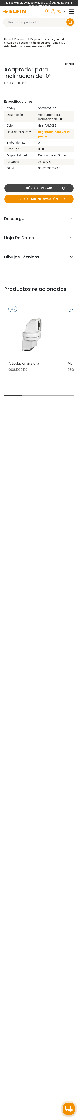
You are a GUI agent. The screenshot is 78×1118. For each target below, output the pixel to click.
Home (8, 39)
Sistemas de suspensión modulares (27, 42)
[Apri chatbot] (69, 1109)
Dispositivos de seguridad (47, 39)
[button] (62, 11)
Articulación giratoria (23, 363)
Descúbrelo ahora (39, 5)
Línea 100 (59, 42)
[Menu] (72, 11)
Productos (21, 39)
